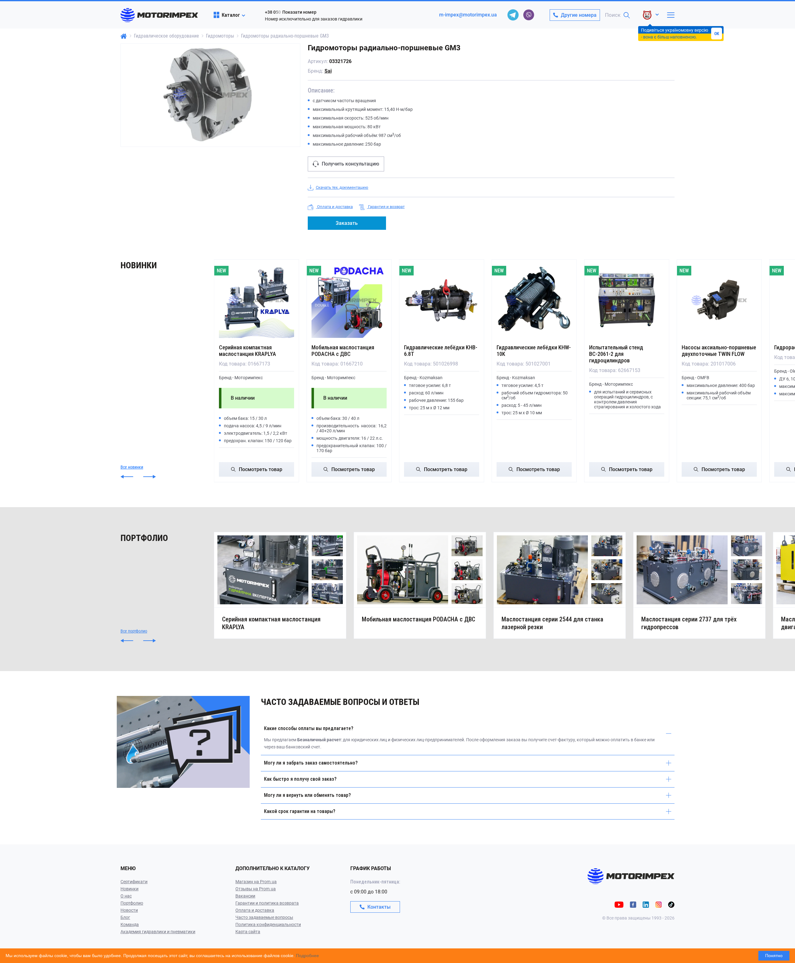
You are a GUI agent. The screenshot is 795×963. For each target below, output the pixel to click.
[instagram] (658, 904)
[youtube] (619, 904)
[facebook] (633, 904)
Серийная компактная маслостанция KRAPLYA (247, 350)
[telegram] (513, 15)
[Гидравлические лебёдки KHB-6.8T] (441, 300)
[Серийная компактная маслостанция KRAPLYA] (256, 300)
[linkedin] (646, 904)
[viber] (528, 15)
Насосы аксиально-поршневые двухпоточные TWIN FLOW (719, 350)
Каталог (231, 15)
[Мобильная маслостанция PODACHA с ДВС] (349, 300)
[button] (126, 476)
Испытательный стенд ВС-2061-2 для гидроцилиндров (616, 354)
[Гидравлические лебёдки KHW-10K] (534, 300)
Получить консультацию (350, 164)
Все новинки (131, 467)
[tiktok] (671, 904)
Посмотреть (260, 469)
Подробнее (307, 955)
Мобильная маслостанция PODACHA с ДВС (342, 350)
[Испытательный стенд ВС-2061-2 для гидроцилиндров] (626, 300)
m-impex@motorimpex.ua (468, 15)
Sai (328, 71)
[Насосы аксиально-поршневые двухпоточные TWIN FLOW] (719, 300)
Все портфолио (133, 631)
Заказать (347, 223)
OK (716, 33)
